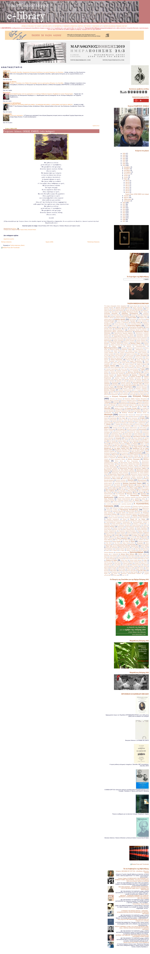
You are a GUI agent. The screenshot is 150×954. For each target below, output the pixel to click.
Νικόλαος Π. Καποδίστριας (136, 486)
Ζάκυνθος (107, 408)
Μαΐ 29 (128, 182)
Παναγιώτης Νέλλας (130, 511)
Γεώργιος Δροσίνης (142, 352)
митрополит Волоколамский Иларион (131, 573)
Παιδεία (108, 508)
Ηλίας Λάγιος (146, 409)
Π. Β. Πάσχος (135, 500)
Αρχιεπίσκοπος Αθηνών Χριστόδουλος (137, 330)
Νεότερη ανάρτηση (6, 242)
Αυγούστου (127, 173)
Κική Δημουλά (120, 429)
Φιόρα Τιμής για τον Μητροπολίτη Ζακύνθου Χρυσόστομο (122, 546)
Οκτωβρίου (127, 170)
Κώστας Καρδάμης (115, 435)
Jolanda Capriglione (128, 563)
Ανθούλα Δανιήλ (119, 319)
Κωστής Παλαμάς (126, 436)
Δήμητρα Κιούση (143, 373)
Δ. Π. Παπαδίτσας (134, 370)
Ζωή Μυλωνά (118, 409)
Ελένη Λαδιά (133, 394)
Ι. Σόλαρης (137, 414)
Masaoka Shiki (124, 566)
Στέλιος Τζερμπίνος (144, 532)
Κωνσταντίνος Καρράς (134, 430)
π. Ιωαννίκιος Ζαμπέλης (126, 503)
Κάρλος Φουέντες (114, 425)
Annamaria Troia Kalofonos (110, 555)
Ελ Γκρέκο (127, 391)
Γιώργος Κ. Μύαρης (117, 364)
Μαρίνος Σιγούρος (123, 456)
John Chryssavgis (108, 563)
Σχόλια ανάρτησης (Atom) (17, 245)
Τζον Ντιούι (109, 543)
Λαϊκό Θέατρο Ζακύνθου (139, 436)
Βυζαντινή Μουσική (115, 349)
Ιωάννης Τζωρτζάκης (109, 422)
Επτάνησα (116, 402)
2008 (124, 219)
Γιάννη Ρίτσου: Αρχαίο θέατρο (141, 904)
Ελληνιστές (112, 398)
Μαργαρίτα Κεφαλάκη (109, 451)
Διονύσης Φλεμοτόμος (124, 387)
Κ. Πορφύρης (117, 424)
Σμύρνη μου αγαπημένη (16, 115)
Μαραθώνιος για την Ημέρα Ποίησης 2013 (116, 448)
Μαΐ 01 (128, 192)
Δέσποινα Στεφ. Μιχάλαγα (117, 373)
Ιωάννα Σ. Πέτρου (123, 419)
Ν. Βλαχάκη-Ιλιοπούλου (120, 481)
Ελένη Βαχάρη (135, 391)
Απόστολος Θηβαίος (134, 325)
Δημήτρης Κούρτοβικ (120, 378)
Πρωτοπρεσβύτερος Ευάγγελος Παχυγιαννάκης (118, 522)
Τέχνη (132, 541)
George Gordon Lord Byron (131, 558)
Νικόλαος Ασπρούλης (141, 485)
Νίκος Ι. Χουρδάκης (130, 489)
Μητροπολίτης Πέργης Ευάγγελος (120, 472)
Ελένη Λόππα (141, 394)
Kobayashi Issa (108, 564)
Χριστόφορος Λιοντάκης (121, 552)
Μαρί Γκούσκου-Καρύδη (137, 451)
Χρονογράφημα (136, 552)
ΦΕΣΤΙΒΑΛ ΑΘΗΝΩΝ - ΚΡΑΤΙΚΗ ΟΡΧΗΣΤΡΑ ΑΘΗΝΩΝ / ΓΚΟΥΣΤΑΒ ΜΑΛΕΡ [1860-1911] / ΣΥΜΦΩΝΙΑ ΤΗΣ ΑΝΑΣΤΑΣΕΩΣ (133, 888)
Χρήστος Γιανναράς (131, 550)
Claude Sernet (112, 557)
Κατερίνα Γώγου (137, 425)
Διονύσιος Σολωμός (109, 390)
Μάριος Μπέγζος (134, 456)
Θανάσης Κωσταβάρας (135, 411)
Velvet (140, 572)
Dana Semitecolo (122, 557)
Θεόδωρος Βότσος (141, 412)
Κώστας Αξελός (128, 433)
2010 (124, 216)
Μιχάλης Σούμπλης (137, 478)
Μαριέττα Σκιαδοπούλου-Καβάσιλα (130, 454)
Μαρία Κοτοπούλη (136, 453)
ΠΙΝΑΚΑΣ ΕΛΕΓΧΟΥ (121, 26)
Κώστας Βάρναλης (138, 433)
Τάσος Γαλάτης (118, 539)
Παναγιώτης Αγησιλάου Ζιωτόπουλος (121, 508)
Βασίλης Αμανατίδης (116, 344)
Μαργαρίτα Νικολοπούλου (123, 451)
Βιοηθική (130, 348)
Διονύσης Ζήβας (138, 383)
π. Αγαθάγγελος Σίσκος (139, 498)
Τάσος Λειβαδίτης (140, 539)
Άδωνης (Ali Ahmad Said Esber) (133, 310)
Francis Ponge (119, 558)
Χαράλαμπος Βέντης (120, 548)
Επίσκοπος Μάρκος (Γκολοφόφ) (111, 400)
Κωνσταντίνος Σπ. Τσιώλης (133, 432)
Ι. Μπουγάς (130, 414)
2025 (124, 155)
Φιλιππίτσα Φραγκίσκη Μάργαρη (120, 544)
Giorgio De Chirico (144, 558)
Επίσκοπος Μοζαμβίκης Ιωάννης (128, 400)
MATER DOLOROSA (109, 26)
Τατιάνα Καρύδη (116, 541)
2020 (124, 163)
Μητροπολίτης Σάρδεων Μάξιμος (114, 475)
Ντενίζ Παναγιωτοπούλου (125, 492)
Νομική (115, 492)
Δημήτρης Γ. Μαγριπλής (139, 375)
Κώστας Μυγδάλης (138, 435)
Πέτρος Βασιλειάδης (144, 517)
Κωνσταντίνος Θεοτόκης (121, 430)
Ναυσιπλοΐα (117, 483)
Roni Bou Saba (142, 570)
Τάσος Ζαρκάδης (128, 539)
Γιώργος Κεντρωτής (142, 364)
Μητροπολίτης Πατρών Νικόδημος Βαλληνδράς (123, 471)
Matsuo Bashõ (143, 566)
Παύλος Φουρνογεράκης (141, 516)
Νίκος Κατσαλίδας (142, 490)
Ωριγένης (106, 554)
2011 (124, 214)
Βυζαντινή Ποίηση (127, 349)
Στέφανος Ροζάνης (120, 533)
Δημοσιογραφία (115, 382)
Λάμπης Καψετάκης (109, 438)
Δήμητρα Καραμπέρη (131, 373)
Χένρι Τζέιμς (138, 548)
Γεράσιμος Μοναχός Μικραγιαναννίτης (137, 351)
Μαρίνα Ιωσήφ (143, 454)
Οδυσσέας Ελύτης (132, 493)
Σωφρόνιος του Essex (129, 536)
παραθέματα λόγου (27, 5)
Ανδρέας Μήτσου (108, 319)
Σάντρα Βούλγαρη (136, 525)
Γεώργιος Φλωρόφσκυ (141, 355)
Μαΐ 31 (128, 180)
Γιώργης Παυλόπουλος (136, 361)
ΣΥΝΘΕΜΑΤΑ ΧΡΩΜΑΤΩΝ (69, 26)
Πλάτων (124, 519)
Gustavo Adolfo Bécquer (136, 560)
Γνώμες (142, 369)
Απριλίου (126, 195)
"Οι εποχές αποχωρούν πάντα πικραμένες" (115, 306)
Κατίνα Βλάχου (143, 427)
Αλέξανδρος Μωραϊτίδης (111, 313)
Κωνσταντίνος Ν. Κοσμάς (118, 432)
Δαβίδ (142, 370)
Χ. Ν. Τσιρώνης (135, 547)
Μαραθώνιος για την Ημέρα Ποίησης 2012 (134, 446)
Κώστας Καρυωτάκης (127, 435)
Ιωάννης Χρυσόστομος (121, 422)
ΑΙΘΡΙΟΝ (80, 26)
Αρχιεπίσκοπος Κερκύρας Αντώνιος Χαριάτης (122, 334)
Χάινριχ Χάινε (144, 547)
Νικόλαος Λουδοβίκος (121, 486)
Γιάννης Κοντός (139, 356)
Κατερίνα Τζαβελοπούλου (131, 427)
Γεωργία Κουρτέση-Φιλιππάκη (127, 352)
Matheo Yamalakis (134, 566)
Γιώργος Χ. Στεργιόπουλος (142, 367)
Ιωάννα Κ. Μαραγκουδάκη (110, 419)
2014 (124, 209)
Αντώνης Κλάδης (135, 322)
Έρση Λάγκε (113, 403)
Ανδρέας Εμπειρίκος (120, 317)
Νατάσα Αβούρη (108, 483)
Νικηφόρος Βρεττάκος (128, 485)
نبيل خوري (124, 574)
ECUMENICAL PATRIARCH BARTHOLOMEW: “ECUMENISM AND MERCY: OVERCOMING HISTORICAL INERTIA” (41, 104)
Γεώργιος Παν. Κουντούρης (116, 355)
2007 (124, 221)
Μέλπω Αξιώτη (119, 461)
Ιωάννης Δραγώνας (128, 421)
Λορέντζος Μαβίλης (121, 441)
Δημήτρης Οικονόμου (109, 380)
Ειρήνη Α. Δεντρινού (109, 391)
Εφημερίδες (134, 406)
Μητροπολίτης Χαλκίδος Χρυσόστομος (133, 477)
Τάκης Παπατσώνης (135, 538)
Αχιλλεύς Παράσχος (141, 340)
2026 (124, 153)
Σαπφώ (145, 525)
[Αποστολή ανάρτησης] (18, 228)
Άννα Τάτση (141, 319)
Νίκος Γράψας (134, 488)
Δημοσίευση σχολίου (9, 239)
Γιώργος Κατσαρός (129, 364)
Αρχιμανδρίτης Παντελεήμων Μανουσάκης (114, 339)
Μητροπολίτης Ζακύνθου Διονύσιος (130, 465)
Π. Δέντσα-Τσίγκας (117, 501)
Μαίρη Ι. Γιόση (144, 443)
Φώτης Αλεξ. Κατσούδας (111, 547)
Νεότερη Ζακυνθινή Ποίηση (132, 483)
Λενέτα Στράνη (128, 438)
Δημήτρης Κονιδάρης (135, 376)
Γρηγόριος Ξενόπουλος (122, 370)
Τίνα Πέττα (117, 543)
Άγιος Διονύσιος (138, 309)
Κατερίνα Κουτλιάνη (117, 427)
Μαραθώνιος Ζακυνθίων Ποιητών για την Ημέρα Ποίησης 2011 (131, 449)
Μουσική (130, 480)
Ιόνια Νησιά (122, 418)
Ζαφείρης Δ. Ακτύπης (119, 408)
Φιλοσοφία (132, 544)
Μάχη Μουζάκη (138, 457)
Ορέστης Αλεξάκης (142, 497)
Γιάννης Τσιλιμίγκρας (109, 361)
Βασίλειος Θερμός (136, 343)
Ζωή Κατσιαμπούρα (108, 409)
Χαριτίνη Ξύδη (130, 548)
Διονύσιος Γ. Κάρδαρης (141, 388)
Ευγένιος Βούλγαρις (111, 405)
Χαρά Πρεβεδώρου (108, 548)
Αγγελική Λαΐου (143, 306)
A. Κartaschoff (114, 554)
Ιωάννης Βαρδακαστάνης (135, 419)
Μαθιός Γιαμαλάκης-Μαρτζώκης (117, 443)
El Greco (145, 557)
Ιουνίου (126, 177)
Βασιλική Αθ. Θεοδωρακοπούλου (136, 346)
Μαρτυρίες (120, 457)
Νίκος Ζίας (121, 489)
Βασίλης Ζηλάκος (138, 344)
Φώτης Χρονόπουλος (124, 547)
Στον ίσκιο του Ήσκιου (9, 81)
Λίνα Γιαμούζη (112, 441)
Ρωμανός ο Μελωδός (139, 523)
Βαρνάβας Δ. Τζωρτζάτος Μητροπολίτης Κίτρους (116, 343)
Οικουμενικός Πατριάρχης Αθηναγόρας (114, 495)
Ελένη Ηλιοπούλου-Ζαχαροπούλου (138, 392)
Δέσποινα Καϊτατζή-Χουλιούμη (118, 372)
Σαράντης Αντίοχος (109, 526)
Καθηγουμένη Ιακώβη (128, 424)
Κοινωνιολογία (142, 429)
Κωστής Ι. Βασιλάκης (115, 436)
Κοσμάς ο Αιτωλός (108, 430)
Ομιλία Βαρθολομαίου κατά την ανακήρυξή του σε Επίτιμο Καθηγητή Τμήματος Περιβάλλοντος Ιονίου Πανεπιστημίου (41, 94)
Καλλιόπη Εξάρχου (139, 424)
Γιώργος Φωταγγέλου (129, 367)
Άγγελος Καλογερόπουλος (123, 307)
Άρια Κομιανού (113, 327)
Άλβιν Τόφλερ (144, 311)
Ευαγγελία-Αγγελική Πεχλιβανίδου (127, 403)
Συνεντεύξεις (125, 535)
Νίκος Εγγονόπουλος (111, 489)
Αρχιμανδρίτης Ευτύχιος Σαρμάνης (119, 337)
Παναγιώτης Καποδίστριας (129, 510)
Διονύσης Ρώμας (143, 385)
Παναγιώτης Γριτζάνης (112, 509)
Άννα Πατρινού (132, 319)
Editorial (139, 557)
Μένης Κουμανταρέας (132, 461)
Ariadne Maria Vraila (132, 555)
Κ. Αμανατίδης (131, 422)
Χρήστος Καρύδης (142, 550)
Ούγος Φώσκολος (109, 499)
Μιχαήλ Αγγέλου (126, 478)
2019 (124, 165)
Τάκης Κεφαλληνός (122, 538)
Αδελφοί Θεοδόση (119, 310)
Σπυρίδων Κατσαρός (118, 528)
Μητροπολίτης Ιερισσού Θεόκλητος (126, 466)
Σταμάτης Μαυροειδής (142, 529)
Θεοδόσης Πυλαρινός (127, 412)
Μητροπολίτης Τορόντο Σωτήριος (112, 477)
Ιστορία (142, 418)
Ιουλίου (126, 175)
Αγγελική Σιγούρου (108, 307)
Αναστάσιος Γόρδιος (136, 314)
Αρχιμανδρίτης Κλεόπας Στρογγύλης (138, 337)
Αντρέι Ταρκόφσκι (130, 321)
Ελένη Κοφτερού (124, 394)
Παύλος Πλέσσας (126, 515)
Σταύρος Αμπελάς (142, 531)
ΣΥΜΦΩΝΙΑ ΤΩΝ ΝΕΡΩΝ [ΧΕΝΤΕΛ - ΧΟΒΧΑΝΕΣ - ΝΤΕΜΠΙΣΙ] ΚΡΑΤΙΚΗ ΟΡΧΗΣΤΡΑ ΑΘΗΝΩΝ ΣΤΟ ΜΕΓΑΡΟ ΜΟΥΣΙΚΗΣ (133, 912)
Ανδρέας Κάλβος (132, 317)
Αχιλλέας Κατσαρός (129, 340)
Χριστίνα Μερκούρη (109, 552)
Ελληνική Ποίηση (32, 229)
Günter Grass (124, 560)
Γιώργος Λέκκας (23, 229)
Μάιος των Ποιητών (132, 444)
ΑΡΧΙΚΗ (24, 26)
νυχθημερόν (6, 71)
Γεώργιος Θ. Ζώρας (108, 353)
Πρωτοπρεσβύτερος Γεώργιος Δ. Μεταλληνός (138, 520)
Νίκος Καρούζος (132, 490)
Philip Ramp (130, 569)
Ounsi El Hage (121, 569)
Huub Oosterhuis (135, 561)
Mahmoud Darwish (136, 564)
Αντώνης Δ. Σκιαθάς (109, 322)
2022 (124, 160)
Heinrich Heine (107, 561)
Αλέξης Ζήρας (116, 314)
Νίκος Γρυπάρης (145, 487)
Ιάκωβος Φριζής (125, 416)
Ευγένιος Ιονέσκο (122, 405)
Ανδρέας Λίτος (143, 317)
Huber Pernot (125, 561)
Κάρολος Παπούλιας (126, 426)
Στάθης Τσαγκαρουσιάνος (129, 529)
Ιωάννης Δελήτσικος (117, 421)
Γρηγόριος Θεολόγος (109, 370)
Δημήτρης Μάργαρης (142, 379)
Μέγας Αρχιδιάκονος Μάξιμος (118, 459)
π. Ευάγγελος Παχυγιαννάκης (142, 501)
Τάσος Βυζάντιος (108, 539)
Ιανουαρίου (127, 201)
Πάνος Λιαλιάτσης (108, 512)
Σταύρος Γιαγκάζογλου (109, 532)
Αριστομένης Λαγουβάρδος (136, 327)
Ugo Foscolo (134, 572)
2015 (124, 207)
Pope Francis (113, 570)
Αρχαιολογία (118, 328)
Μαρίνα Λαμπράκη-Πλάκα (110, 456)
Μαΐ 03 (128, 190)
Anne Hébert (122, 555)
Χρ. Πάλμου (114, 550)
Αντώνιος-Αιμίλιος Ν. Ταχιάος (119, 325)
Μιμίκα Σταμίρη (116, 478)
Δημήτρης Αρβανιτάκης (123, 375)
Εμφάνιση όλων (96, 125)
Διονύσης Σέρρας (109, 387)
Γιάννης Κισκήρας (129, 356)
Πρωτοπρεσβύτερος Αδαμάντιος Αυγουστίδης (115, 520)
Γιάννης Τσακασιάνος (142, 359)
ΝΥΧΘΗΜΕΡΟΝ (57, 26)
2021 (124, 162)
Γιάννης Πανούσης (127, 358)
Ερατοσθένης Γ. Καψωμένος (135, 402)
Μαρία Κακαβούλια (123, 453)
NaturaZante (6, 92)
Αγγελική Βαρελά (133, 306)
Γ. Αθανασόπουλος (139, 349)
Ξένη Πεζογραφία (119, 493)
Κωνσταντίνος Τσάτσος (117, 433)
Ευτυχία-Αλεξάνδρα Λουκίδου (122, 406)
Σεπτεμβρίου (127, 172)
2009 (124, 217)
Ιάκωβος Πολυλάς (115, 416)
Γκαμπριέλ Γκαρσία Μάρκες (112, 369)
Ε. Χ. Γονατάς (137, 390)
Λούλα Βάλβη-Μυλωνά (143, 441)
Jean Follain (144, 561)
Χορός (107, 550)
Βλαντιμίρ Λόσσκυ (139, 348)
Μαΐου (126, 179)
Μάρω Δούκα (129, 457)
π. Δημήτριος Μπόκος (128, 501)
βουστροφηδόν (7, 114)
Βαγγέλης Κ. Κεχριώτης (128, 341)
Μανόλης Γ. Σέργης (127, 445)
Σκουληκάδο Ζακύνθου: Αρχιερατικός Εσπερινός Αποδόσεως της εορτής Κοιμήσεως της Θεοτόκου (37, 72)
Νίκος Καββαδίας (110, 490)
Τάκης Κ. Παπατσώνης (109, 538)
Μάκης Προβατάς (108, 445)
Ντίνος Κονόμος (139, 492)
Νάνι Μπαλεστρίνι (143, 481)
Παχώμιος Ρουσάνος (113, 517)
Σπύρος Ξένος (117, 529)
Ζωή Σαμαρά (127, 409)
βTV (101, 26)
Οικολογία (143, 493)
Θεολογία (108, 414)
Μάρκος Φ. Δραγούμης (109, 457)
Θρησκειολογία (122, 414)
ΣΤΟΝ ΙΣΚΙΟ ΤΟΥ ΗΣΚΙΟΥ (34, 26)
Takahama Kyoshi (116, 572)
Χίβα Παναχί (146, 548)
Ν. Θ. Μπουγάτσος (132, 481)
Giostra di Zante (111, 560)
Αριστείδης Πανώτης (123, 327)
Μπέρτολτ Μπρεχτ (108, 481)
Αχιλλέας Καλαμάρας (118, 340)
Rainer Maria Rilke (131, 570)
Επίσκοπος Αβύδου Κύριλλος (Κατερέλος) (136, 399)
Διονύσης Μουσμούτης (116, 385)
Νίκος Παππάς (107, 492)
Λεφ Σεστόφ (116, 439)
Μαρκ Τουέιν (144, 456)
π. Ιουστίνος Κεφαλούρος (112, 503)
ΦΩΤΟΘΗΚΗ (87, 26)
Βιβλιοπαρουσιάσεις (110, 348)
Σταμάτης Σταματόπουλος (110, 531)
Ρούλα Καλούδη (116, 523)
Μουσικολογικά (142, 480)
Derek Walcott (131, 557)
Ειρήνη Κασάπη (119, 391)
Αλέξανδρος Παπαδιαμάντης (130, 313)
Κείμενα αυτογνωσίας (109, 429)
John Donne (118, 563)
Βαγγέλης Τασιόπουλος (141, 341)
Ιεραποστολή (113, 418)
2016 (124, 206)
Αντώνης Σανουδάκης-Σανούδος (134, 324)
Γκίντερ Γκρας (123, 369)
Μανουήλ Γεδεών (116, 446)
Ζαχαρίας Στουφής (132, 408)
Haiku (145, 560)
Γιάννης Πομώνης (138, 358)
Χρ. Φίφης (121, 550)
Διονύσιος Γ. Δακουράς (128, 388)
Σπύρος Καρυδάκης (142, 528)
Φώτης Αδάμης (145, 546)
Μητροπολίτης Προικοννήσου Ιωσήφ (119, 474)
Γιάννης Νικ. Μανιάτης (115, 358)
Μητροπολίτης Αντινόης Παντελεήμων (130, 462)
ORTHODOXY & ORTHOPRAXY (12, 103)
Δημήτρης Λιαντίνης (129, 379)
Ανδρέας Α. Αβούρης (109, 317)
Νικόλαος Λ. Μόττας (109, 486)
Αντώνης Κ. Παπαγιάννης (122, 322)
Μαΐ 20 (128, 184)
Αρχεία (125, 328)
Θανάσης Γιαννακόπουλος (122, 411)
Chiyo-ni (141, 555)
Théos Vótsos (125, 572)
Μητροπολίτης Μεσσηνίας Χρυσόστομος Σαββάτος (133, 468)
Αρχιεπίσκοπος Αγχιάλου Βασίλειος (138, 328)
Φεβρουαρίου (128, 199)
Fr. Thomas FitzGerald (109, 558)
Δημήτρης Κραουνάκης (135, 378)
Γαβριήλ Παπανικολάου (119, 351)
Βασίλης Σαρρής (117, 346)
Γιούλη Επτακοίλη (122, 361)
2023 (124, 158)
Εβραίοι (145, 390)
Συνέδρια (116, 535)
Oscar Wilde (113, 569)
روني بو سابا (116, 575)
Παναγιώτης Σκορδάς (142, 511)
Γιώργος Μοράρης (124, 365)
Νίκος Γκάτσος (124, 487)
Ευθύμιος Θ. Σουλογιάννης (134, 405)
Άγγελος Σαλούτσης (137, 307)
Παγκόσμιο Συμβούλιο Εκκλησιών (141, 506)
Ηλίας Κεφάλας (137, 409)
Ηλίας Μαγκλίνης (110, 411)
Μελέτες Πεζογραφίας (134, 459)
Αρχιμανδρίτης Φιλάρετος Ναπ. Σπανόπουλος (136, 339)
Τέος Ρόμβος (126, 541)
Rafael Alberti (122, 570)
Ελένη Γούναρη (114, 392)
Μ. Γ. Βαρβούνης (125, 442)
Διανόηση (115, 383)
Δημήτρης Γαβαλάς (109, 376)
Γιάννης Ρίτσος (130, 359)
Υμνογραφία (140, 543)
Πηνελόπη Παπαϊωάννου (113, 519)
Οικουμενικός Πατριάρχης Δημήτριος (127, 497)
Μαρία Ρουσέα (115, 454)
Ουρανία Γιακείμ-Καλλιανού (124, 498)
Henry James (117, 561)
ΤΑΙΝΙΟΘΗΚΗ (95, 26)
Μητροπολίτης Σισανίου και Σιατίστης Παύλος (135, 475)
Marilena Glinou (115, 566)
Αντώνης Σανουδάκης (119, 324)
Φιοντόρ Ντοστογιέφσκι (143, 544)
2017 (124, 204)
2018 (124, 202)
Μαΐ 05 (128, 189)
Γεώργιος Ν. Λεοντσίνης (131, 353)
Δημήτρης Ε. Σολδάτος (122, 376)
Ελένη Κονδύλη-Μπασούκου (111, 394)
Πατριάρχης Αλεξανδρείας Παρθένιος (128, 514)
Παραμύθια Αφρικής (121, 512)
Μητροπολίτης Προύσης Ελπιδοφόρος (139, 474)
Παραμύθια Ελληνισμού (134, 512)
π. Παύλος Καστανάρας (125, 506)
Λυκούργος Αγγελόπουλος (112, 442)
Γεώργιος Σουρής (130, 355)
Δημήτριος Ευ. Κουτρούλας (135, 380)
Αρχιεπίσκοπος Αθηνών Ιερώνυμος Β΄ (114, 330)
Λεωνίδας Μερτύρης (135, 439)
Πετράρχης (134, 517)
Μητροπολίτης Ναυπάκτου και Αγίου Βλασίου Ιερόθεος (119, 469)
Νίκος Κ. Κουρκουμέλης (143, 489)
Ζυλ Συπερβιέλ (143, 408)
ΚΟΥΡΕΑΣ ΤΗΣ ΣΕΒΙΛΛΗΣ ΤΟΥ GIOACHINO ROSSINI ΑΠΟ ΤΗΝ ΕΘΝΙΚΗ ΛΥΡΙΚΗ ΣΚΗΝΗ (132, 935)
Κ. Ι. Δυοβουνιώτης (141, 422)
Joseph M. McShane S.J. (141, 563)
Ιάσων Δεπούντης (135, 416)
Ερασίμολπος (124, 402)
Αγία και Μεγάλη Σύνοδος (118, 309)
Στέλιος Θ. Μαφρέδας (132, 532)
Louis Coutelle (126, 564)
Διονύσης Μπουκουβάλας (130, 385)
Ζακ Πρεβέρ (143, 406)
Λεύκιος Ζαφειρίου (138, 438)
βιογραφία (124, 348)
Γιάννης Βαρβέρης (108, 356)
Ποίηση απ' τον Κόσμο (137, 519)
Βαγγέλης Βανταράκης (115, 342)
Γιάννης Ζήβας (118, 356)
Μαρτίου (126, 197)
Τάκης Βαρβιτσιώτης (142, 536)
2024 (124, 157)
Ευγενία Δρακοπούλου (143, 403)
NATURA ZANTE (47, 26)
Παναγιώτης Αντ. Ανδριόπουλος (140, 508)
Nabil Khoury (140, 567)
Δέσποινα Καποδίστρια (134, 372)
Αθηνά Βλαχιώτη (115, 311)
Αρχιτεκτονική (107, 340)
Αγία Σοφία (129, 308)
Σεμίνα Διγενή (121, 526)
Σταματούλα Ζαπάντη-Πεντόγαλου (127, 531)
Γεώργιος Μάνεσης (119, 353)
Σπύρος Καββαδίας (129, 528)
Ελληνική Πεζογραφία (119, 396)
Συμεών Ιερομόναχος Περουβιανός (135, 533)
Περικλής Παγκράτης (125, 517)
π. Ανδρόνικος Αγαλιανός (123, 500)
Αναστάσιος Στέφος (142, 316)
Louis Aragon (117, 564)
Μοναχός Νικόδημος (121, 480)
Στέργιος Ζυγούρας (110, 533)
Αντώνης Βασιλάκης (142, 321)
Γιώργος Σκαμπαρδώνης (116, 367)
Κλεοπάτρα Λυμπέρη (131, 429)
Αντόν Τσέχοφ (121, 321)
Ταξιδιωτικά (144, 538)
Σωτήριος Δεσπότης (116, 536)
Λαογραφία (118, 438)
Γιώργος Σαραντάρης (136, 365)
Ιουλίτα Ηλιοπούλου (132, 418)
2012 (124, 212)
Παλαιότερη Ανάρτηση (93, 242)
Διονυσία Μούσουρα (141, 387)
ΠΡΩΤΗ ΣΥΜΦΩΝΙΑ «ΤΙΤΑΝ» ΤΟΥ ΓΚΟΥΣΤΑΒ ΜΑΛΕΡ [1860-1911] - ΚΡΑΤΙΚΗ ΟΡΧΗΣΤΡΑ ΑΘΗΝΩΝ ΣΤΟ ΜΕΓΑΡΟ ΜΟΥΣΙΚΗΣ (132, 928)
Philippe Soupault (139, 569)
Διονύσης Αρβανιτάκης (126, 383)
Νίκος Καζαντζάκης (121, 490)
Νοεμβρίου (127, 168)
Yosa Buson (114, 573)
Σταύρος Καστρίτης (120, 532)
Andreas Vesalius (142, 554)
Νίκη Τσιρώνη (117, 485)
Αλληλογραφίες (125, 314)
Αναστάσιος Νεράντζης (115, 316)
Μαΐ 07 (128, 187)
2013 (124, 211)
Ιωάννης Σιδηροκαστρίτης (141, 421)
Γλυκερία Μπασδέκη (133, 369)
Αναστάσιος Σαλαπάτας (129, 316)
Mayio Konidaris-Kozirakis (110, 567)
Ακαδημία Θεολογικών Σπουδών (130, 312)
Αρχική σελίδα (49, 242)
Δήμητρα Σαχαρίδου (109, 375)
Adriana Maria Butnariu (127, 554)
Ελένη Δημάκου (124, 392)
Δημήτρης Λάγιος (117, 379)
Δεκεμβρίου (127, 167)
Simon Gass (107, 572)
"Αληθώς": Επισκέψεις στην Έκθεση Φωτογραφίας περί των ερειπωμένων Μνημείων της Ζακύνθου (37, 83)
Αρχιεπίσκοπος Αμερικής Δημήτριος (123, 333)
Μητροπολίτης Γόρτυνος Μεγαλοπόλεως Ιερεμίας (128, 464)
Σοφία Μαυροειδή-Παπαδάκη (133, 526)
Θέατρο (116, 412)
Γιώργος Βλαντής (126, 362)
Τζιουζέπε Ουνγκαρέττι (143, 541)
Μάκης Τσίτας (117, 445)
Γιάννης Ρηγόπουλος (116, 359)
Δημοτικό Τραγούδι (125, 382)
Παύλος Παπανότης (115, 515)
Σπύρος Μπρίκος (108, 529)
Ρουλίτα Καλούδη (126, 523)
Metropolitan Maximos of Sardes (127, 567)
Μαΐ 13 (128, 185)
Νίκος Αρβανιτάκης (114, 488)
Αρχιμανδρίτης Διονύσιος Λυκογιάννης (124, 336)
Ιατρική (143, 416)
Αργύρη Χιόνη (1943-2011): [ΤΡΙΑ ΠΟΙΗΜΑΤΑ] (136, 942)
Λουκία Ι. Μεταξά (132, 441)
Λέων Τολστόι (125, 439)
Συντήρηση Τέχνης (136, 535)
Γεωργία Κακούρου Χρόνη (110, 352)
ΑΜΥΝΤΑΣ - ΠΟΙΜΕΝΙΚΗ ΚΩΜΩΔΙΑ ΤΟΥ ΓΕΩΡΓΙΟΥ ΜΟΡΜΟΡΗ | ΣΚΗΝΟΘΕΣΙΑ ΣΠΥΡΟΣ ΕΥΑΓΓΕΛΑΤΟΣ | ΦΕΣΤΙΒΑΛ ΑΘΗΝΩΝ (134, 897)
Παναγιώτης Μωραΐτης (117, 511)
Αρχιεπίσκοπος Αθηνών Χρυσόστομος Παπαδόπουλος (118, 331)
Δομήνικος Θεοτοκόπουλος (125, 390)
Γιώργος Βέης (116, 362)
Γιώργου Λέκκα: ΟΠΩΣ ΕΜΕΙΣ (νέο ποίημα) (28, 131)
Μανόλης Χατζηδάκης (139, 445)
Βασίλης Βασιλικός (127, 344)
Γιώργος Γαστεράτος (137, 362)
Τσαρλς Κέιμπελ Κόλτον (128, 543)
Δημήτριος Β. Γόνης (121, 380)
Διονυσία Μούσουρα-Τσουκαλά (112, 388)
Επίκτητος (119, 398)
